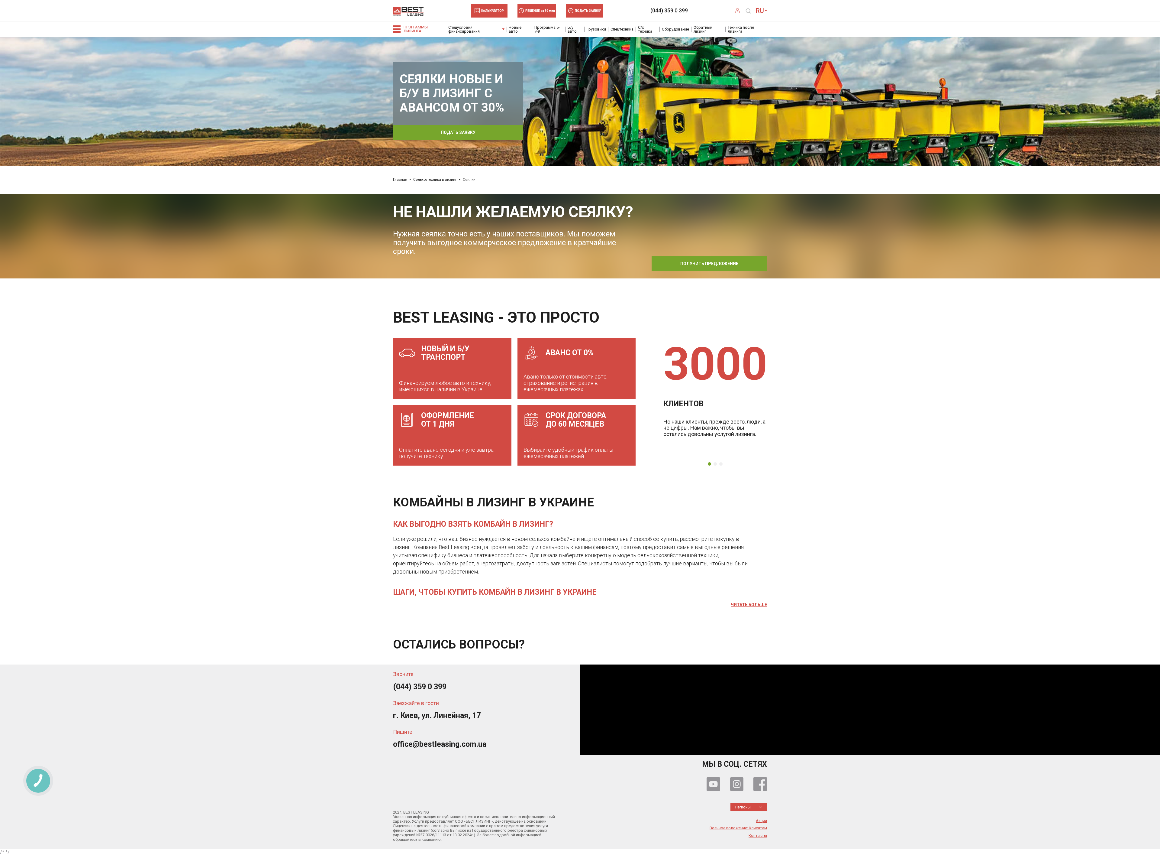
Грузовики (596, 29)
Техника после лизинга (741, 29)
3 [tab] (721, 464)
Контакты (758, 836)
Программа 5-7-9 (547, 29)
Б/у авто (572, 29)
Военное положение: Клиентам (738, 828)
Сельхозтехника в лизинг (435, 179)
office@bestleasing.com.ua (439, 744)
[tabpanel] (580, 101)
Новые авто (515, 29)
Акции (761, 821)
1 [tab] (580, 159)
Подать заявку (458, 132)
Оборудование (675, 29)
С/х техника (645, 29)
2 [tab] (715, 464)
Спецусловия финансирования (464, 29)
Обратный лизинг (703, 29)
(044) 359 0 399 (669, 11)
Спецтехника (622, 29)
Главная (400, 179)
